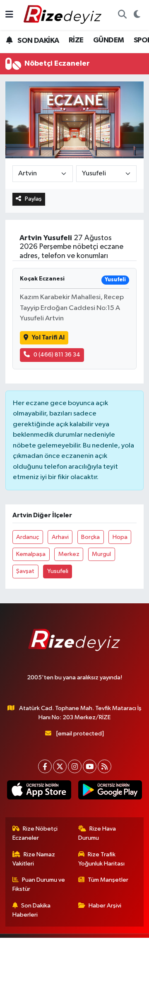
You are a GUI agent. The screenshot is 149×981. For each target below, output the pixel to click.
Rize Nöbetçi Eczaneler (35, 833)
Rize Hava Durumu (97, 833)
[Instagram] (75, 766)
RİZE (76, 40)
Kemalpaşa (31, 554)
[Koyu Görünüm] (137, 15)
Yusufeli (57, 571)
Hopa (120, 537)
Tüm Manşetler (108, 880)
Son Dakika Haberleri (31, 910)
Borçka (90, 537)
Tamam (103, 971)
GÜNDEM (108, 40)
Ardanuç (27, 537)
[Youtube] (89, 766)
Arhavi (60, 537)
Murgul (101, 554)
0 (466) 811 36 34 (57, 355)
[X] (60, 766)
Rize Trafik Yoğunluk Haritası (101, 859)
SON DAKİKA (37, 40)
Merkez (68, 554)
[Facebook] (45, 766)
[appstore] (39, 791)
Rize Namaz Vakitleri (33, 859)
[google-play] (110, 791)
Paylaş (33, 199)
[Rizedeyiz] (63, 15)
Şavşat (25, 571)
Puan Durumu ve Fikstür (38, 884)
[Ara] (122, 15)
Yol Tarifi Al (48, 337)
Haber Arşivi (105, 905)
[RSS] (104, 766)
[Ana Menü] (9, 14)
